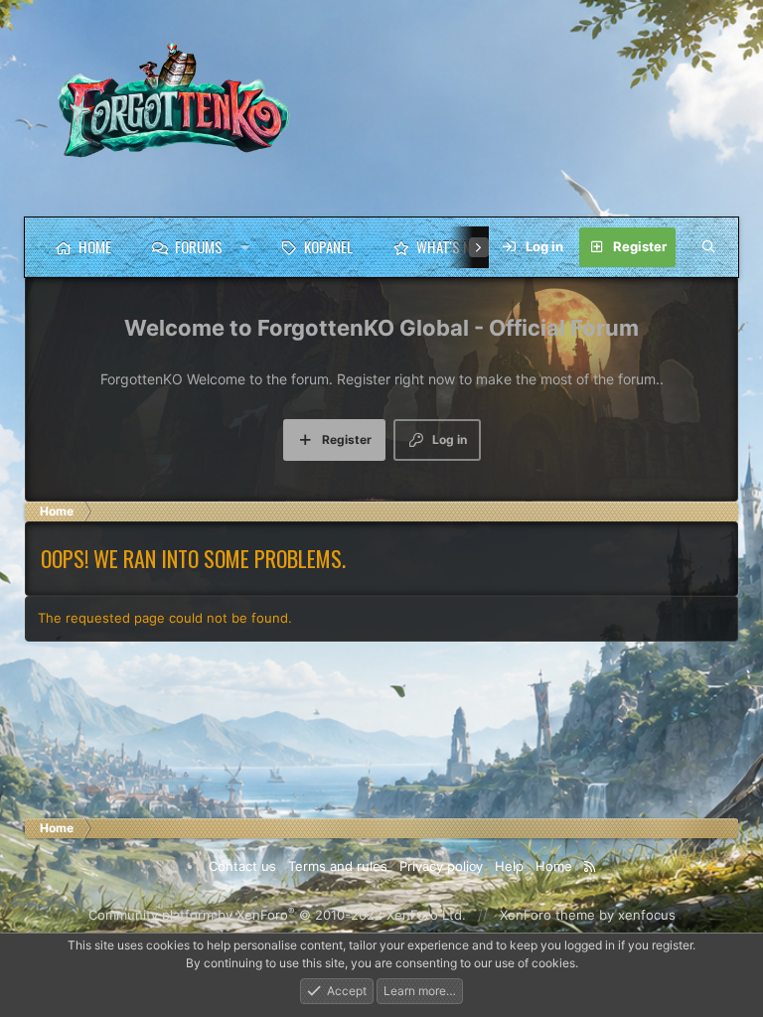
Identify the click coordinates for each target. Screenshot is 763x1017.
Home (94, 246)
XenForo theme (547, 915)
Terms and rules (337, 866)
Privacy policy (441, 866)
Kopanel (328, 246)
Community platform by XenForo (277, 915)
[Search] (708, 247)
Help (509, 866)
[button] (244, 247)
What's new (452, 246)
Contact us (242, 866)
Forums (199, 246)
